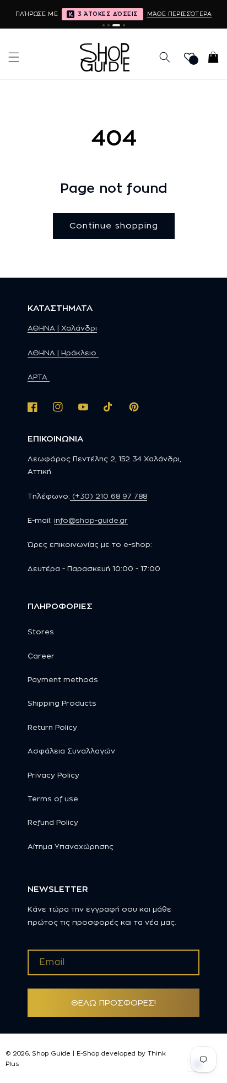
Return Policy (52, 727)
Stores (41, 631)
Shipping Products (62, 703)
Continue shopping (113, 225)
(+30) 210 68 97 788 (108, 496)
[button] (14, 57)
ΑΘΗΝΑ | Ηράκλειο (63, 352)
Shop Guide (51, 1053)
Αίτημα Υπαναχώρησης (71, 846)
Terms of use (53, 798)
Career (41, 656)
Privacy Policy (53, 775)
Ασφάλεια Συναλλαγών (71, 751)
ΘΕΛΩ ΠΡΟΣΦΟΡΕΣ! (113, 1002)
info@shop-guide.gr (91, 520)
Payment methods (63, 679)
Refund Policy (53, 822)
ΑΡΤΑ (39, 377)
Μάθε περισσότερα (179, 13)
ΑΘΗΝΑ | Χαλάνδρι (62, 328)
